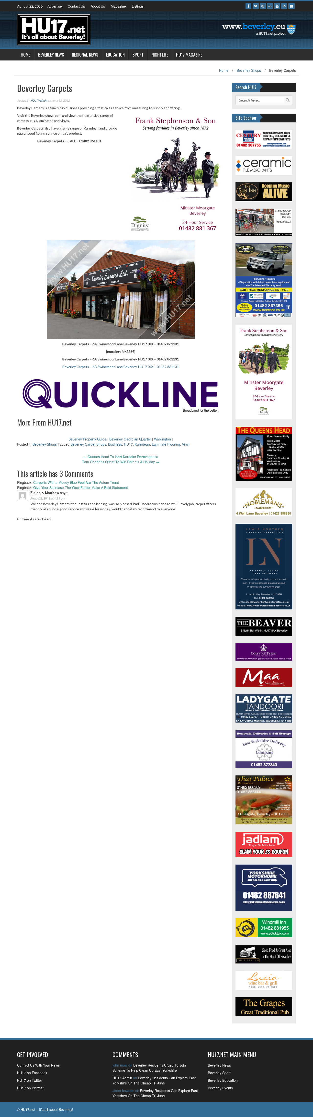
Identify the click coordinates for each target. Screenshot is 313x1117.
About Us (98, 6)
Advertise (54, 6)
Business (115, 444)
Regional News (85, 54)
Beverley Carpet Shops (88, 444)
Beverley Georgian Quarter (130, 439)
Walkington (162, 439)
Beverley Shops (249, 70)
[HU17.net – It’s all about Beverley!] (53, 28)
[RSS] (284, 6)
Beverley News (51, 54)
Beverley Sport (219, 1072)
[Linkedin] (270, 6)
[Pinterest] (263, 6)
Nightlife (160, 54)
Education (115, 54)
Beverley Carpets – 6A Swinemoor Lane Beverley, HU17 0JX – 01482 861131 (120, 367)
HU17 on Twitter (29, 1080)
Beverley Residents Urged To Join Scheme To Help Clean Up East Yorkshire (149, 1068)
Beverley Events (220, 1087)
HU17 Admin (38, 100)
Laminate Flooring (166, 444)
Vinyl (185, 444)
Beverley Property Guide (87, 439)
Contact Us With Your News (38, 1065)
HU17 (128, 444)
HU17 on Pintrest (30, 1087)
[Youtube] (277, 6)
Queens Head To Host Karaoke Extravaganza (120, 456)
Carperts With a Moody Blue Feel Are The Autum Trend (76, 482)
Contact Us (76, 6)
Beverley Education (223, 1080)
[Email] (291, 6)
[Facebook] (248, 6)
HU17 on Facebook (32, 1072)
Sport (138, 54)
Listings (138, 6)
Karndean (142, 444)
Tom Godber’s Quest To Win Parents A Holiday (120, 461)
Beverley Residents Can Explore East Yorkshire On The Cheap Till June (154, 1080)
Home (25, 54)
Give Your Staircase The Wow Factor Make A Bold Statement (80, 487)
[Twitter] (256, 6)
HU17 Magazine (189, 54)
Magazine (118, 6)
